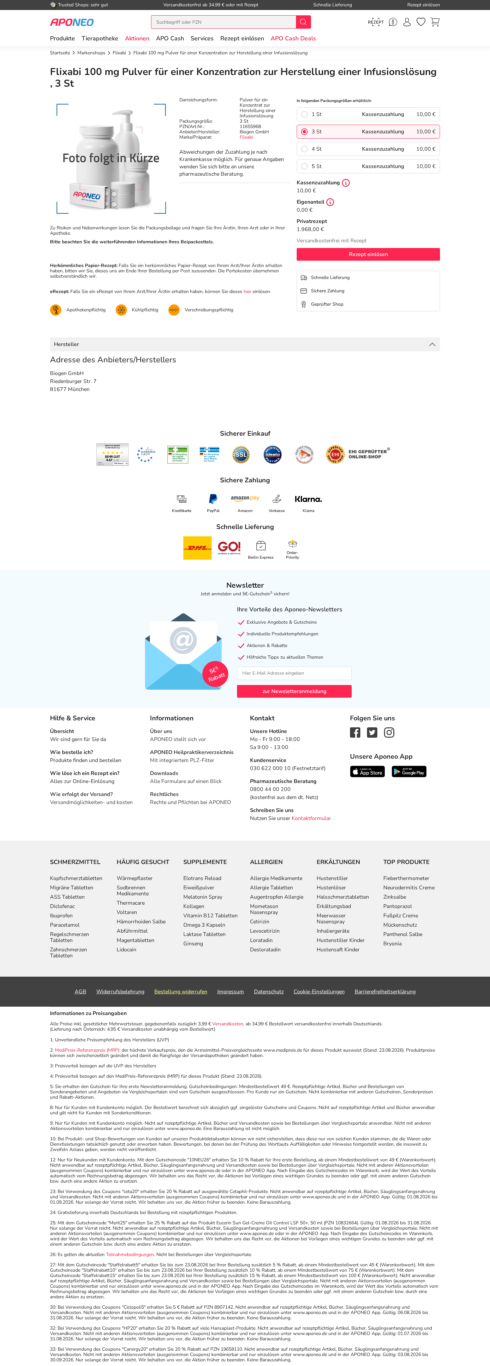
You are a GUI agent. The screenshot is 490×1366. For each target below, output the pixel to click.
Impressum (230, 991)
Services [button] (202, 38)
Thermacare (131, 903)
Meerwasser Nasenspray (331, 918)
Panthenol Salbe (402, 934)
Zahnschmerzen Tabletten (68, 952)
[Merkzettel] (421, 22)
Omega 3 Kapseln (204, 925)
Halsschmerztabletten (343, 897)
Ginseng (193, 943)
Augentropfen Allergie (276, 897)
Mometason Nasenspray (264, 909)
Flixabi (246, 137)
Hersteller (66, 344)
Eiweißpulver (198, 887)
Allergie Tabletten (271, 887)
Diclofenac (62, 906)
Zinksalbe (394, 897)
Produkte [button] (62, 38)
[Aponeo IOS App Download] (367, 771)
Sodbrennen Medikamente (133, 890)
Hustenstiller (332, 878)
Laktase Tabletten (204, 934)
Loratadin (261, 940)
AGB (80, 991)
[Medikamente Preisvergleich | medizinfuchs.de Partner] (304, 454)
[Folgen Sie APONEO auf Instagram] (389, 732)
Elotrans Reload (202, 878)
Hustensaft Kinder (338, 949)
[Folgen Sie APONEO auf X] (372, 732)
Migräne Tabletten (71, 887)
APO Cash (170, 38)
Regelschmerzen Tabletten (69, 937)
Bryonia (392, 943)
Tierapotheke (100, 38)
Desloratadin (265, 949)
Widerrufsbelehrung (120, 991)
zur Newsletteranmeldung (294, 691)
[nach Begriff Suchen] (303, 22)
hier (247, 291)
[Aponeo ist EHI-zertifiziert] (146, 454)
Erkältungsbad (334, 906)
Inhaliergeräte (333, 931)
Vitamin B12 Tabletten (210, 915)
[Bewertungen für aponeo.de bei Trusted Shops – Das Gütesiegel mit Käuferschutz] (112, 454)
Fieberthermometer (406, 878)
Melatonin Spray (202, 897)
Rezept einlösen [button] (242, 38)
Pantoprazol (397, 906)
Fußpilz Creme (400, 915)
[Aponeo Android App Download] (409, 771)
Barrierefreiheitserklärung (385, 991)
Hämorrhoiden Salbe (141, 921)
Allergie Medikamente (276, 878)
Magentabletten (135, 940)
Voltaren (127, 912)
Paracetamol (65, 925)
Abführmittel (132, 931)
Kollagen (193, 906)
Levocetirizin (265, 931)
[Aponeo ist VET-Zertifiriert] (209, 455)
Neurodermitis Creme (409, 887)
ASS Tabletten (67, 897)
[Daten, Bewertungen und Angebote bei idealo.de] (272, 454)
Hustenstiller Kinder (341, 940)
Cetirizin (259, 921)
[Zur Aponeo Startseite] (72, 22)
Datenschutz (269, 991)
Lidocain (126, 949)
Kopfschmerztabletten (76, 878)
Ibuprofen (61, 915)
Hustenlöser (331, 887)
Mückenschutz (400, 925)
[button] (137, 38)
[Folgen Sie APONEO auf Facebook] (355, 732)
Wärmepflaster (135, 878)
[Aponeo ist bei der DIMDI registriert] (178, 455)
